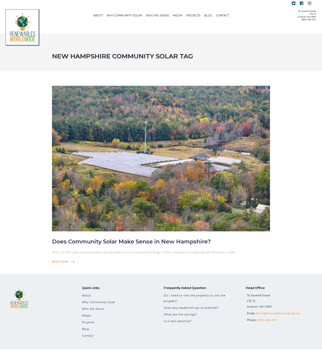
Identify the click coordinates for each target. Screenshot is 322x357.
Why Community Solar (98, 302)
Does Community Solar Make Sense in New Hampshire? (131, 241)
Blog (85, 329)
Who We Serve (93, 309)
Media (86, 315)
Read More (60, 261)
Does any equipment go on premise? (191, 307)
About (86, 295)
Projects (88, 322)
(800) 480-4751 (267, 320)
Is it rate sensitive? (178, 321)
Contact (88, 335)
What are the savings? (180, 314)
